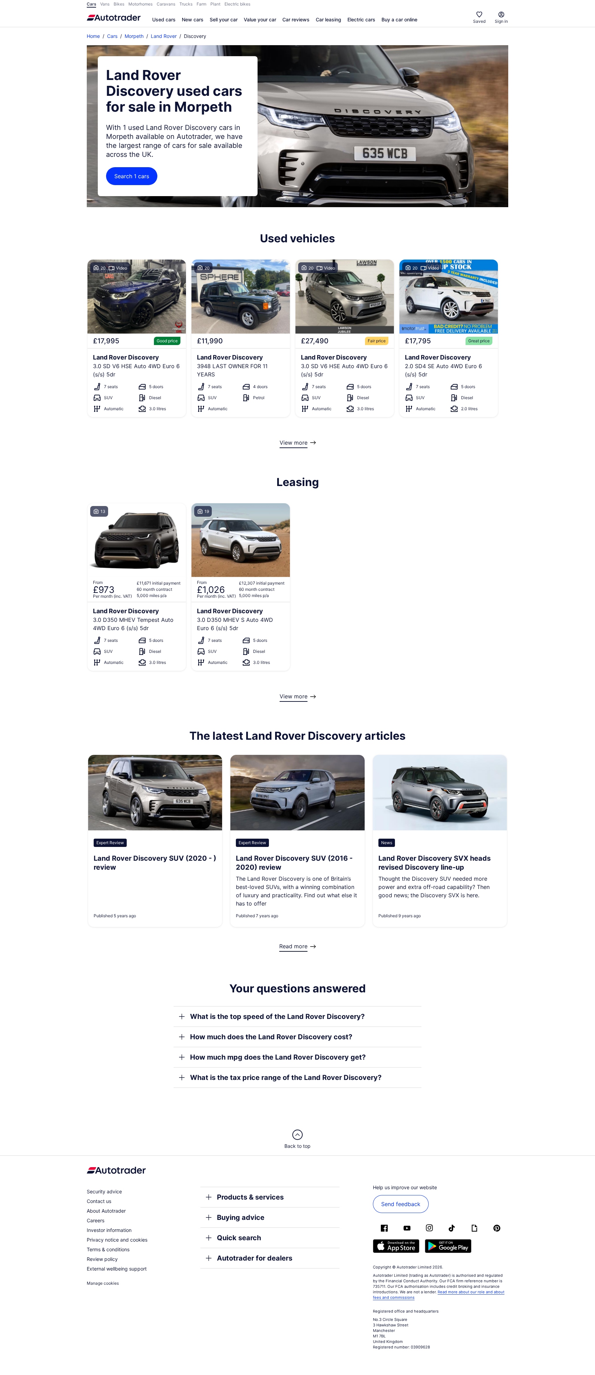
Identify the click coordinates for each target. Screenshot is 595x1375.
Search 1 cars (131, 176)
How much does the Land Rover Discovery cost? (271, 1037)
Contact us (99, 1201)
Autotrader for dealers (254, 1258)
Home (93, 36)
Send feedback (400, 1204)
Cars (112, 36)
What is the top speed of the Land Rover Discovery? (277, 1016)
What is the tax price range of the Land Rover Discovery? (286, 1077)
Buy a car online (399, 19)
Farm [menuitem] (201, 4)
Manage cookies (103, 1283)
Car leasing (328, 19)
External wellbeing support (117, 1269)
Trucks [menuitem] (185, 4)
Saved (479, 21)
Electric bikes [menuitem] (237, 4)
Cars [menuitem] (91, 4)
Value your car (260, 19)
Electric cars (361, 19)
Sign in (501, 21)
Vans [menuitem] (104, 4)
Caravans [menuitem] (166, 4)
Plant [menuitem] (215, 4)
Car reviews (296, 19)
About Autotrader (106, 1211)
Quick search (239, 1238)
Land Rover (164, 36)
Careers (95, 1220)
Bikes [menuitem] (119, 4)
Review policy (102, 1259)
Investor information (109, 1230)
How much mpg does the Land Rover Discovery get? (278, 1057)
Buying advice (240, 1217)
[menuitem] (163, 20)
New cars (192, 19)
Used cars (164, 19)
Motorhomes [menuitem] (140, 4)
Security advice (104, 1191)
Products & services (250, 1197)
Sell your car (224, 19)
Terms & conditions (108, 1249)
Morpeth (134, 36)
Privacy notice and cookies (117, 1240)
